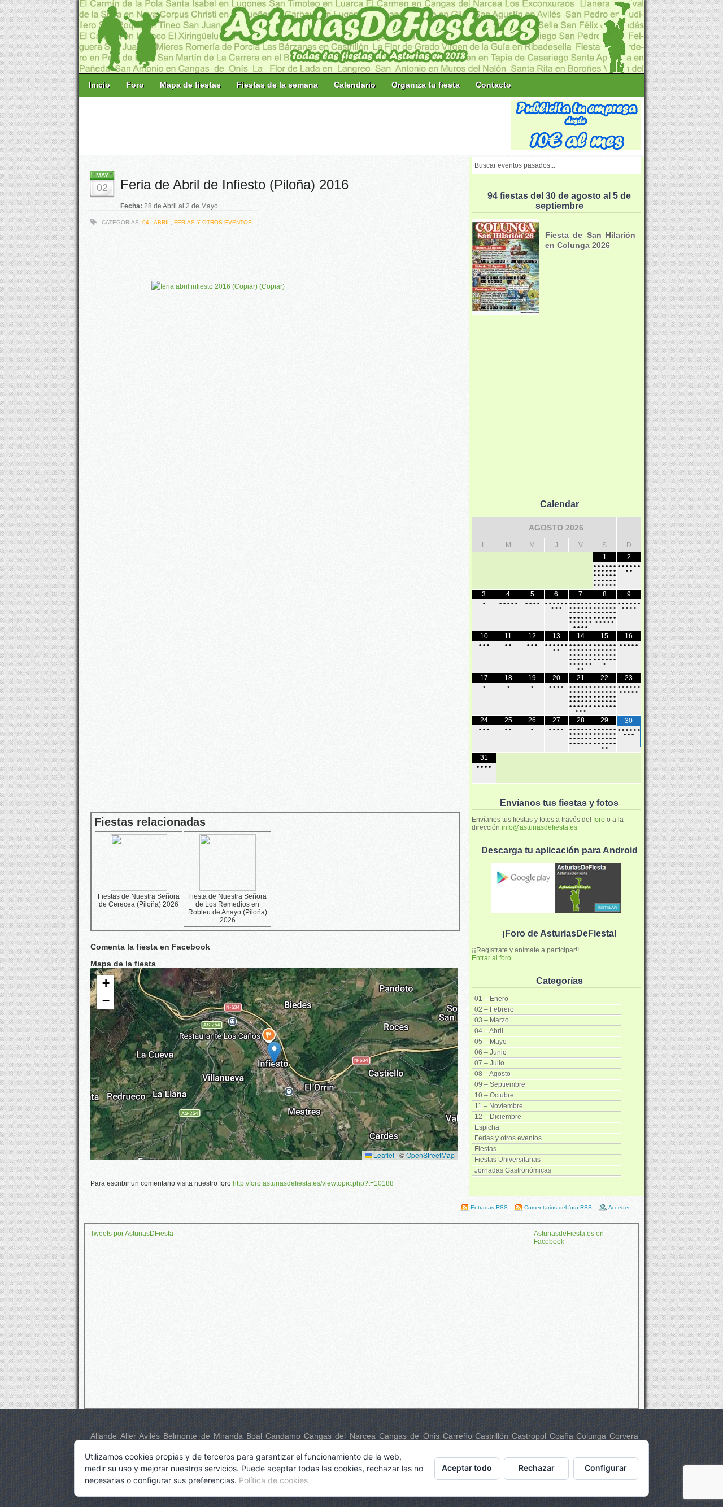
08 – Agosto (492, 1074)
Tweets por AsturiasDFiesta (131, 1234)
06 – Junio (490, 1052)
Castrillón (491, 1435)
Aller (128, 1435)
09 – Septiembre (499, 1084)
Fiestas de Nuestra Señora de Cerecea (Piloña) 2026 (139, 900)
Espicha (486, 1127)
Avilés (149, 1435)
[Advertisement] (296, 125)
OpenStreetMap (430, 1155)
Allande (103, 1435)
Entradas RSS (489, 1207)
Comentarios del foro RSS (558, 1207)
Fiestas (485, 1149)
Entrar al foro (491, 958)
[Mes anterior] (484, 527)
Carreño (457, 1435)
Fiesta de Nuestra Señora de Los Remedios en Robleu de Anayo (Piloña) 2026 (227, 908)
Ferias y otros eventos (508, 1138)
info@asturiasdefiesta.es (539, 827)
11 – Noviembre (498, 1106)
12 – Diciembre (497, 1117)
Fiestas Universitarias (507, 1160)
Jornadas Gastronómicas (512, 1170)
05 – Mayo (490, 1042)
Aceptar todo (467, 1468)
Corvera (623, 1435)
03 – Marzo (491, 1020)
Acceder (619, 1207)
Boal (254, 1435)
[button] (274, 1052)
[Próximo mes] (629, 527)
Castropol (529, 1435)
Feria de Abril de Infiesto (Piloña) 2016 (234, 184)
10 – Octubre (494, 1095)
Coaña (561, 1435)
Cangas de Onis (409, 1435)
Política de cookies (273, 1480)
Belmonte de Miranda (203, 1435)
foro (599, 820)
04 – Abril (488, 1031)
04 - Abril (156, 222)
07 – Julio (489, 1063)
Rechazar (537, 1468)
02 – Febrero (494, 1009)
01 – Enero (491, 999)
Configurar (606, 1468)
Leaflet (383, 1155)
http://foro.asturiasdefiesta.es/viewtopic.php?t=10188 (313, 1183)
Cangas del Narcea (340, 1435)
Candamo (282, 1435)
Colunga (591, 1435)
